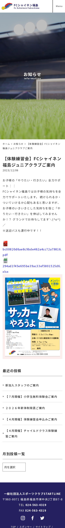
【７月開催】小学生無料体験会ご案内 (31, 396)
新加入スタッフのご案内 (22, 385)
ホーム (6, 143)
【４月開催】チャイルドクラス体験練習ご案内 (31, 433)
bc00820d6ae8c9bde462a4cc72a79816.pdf (32, 252)
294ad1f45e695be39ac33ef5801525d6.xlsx (32, 269)
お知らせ (19, 143)
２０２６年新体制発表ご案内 (25, 408)
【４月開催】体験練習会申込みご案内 (31, 419)
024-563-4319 (35, 505)
